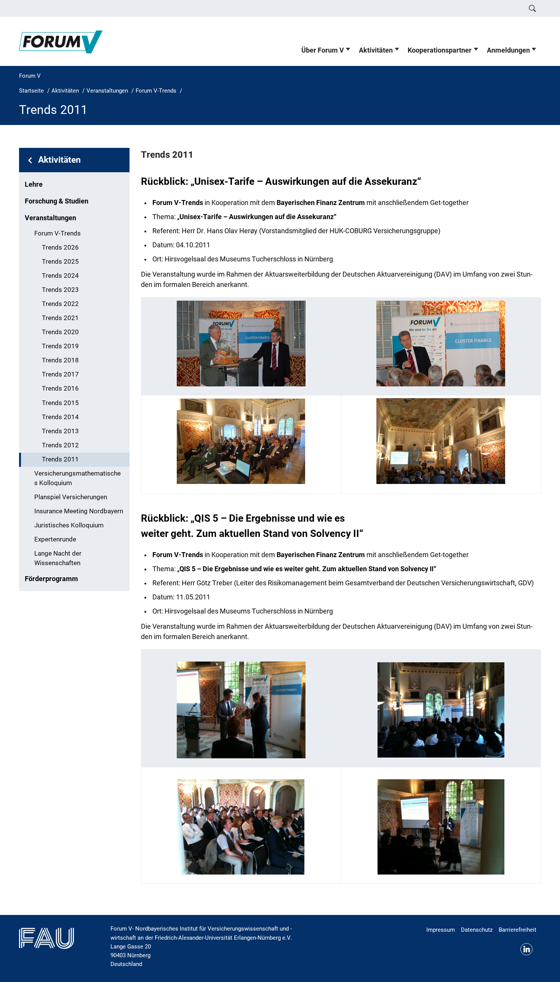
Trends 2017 (60, 374)
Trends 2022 (60, 304)
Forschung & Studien (56, 201)
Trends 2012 (60, 445)
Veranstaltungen (50, 218)
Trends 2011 (60, 459)
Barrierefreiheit (517, 929)
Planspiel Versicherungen (70, 497)
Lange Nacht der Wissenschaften (58, 558)
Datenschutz (477, 929)
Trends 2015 (60, 403)
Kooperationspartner (440, 50)
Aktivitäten (376, 50)
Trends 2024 (60, 275)
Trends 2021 (60, 318)
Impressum (440, 929)
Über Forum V (322, 50)
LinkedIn (526, 949)
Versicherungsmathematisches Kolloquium (77, 478)
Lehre (34, 184)
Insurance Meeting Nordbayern (78, 511)
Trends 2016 (60, 388)
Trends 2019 (60, 346)
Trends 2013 (60, 431)
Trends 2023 (60, 289)
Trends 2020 (60, 332)
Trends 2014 (60, 417)
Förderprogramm (51, 579)
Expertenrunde (55, 539)
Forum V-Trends (57, 233)
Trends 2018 (60, 360)
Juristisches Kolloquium (69, 525)
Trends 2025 (60, 261)
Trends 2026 (60, 247)
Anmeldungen (508, 50)
